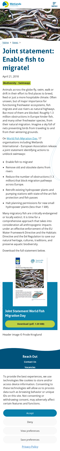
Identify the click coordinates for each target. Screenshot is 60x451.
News (15, 42)
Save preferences (30, 439)
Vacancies (30, 367)
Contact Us (30, 361)
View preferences (30, 430)
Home (6, 42)
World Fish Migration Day (22, 138)
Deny (30, 422)
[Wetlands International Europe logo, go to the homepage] (12, 4)
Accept (30, 413)
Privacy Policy (30, 446)
